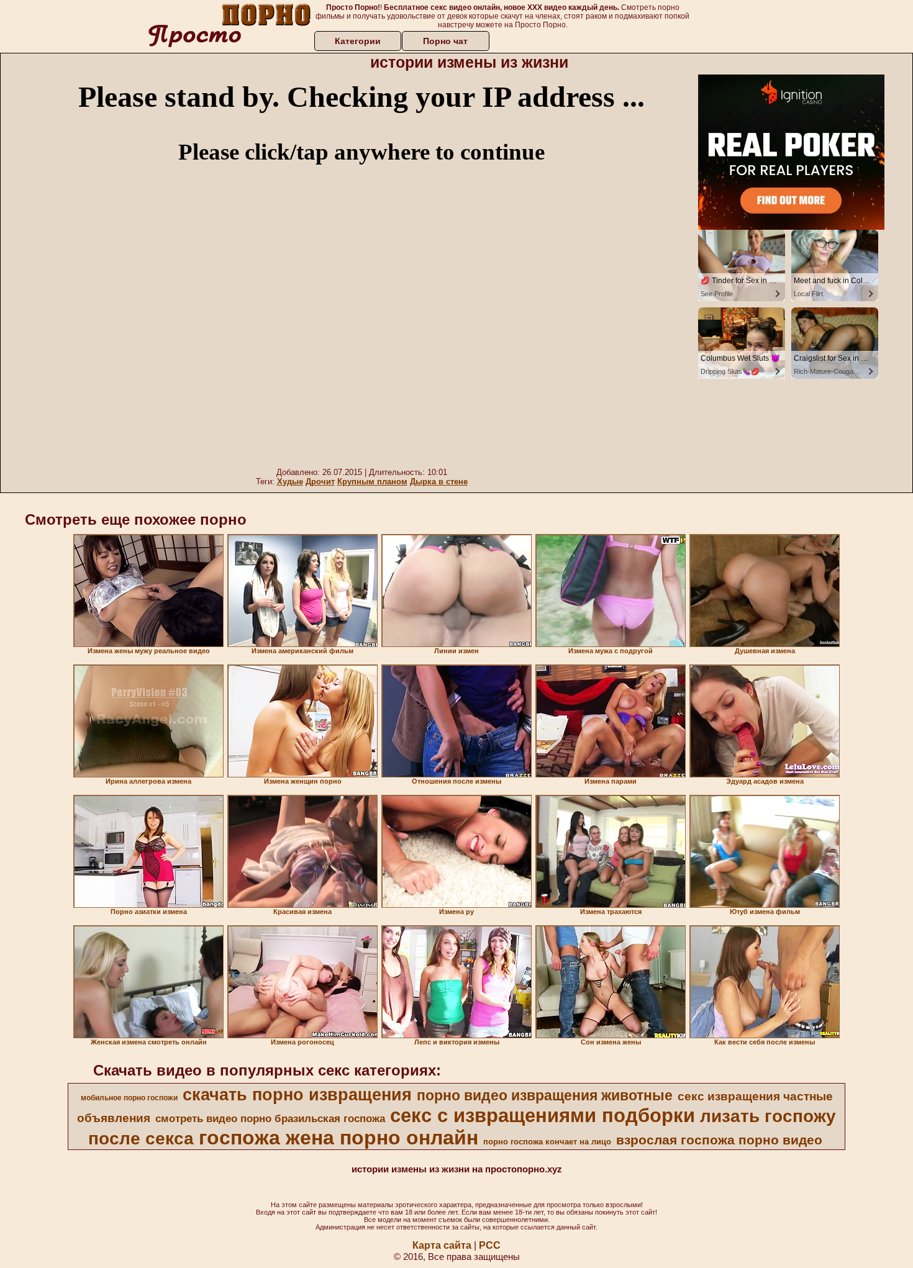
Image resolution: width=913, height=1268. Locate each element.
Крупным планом (372, 481)
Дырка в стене (439, 481)
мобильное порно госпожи (129, 1098)
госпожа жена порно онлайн (338, 1137)
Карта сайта (441, 1245)
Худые (290, 481)
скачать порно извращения (297, 1094)
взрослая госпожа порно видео (719, 1140)
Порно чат (445, 41)
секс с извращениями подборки (542, 1115)
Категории (358, 41)
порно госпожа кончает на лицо (547, 1141)
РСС (490, 1245)
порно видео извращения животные (545, 1095)
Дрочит (320, 481)
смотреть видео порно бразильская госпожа (270, 1118)
